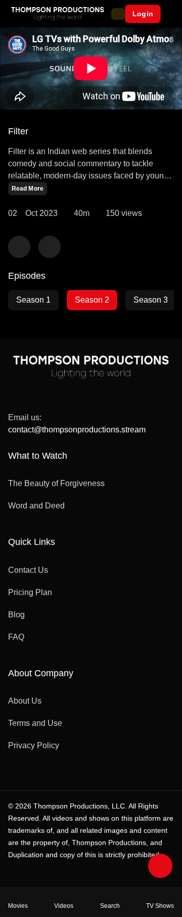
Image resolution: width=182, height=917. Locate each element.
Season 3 (150, 300)
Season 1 (33, 300)
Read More (27, 188)
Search (110, 905)
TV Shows (160, 905)
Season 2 (92, 300)
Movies (18, 905)
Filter (18, 131)
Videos (63, 905)
